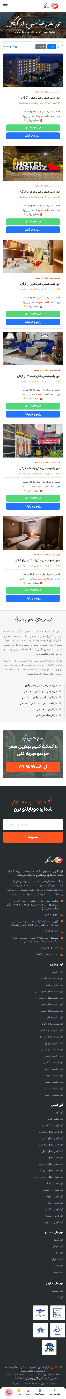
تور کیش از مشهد (53, 1222)
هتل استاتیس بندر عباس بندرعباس (38, 703)
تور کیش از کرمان (54, 1209)
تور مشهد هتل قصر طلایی (49, 991)
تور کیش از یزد (55, 1203)
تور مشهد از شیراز (53, 1088)
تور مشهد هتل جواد (52, 1024)
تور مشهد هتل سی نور (51, 1037)
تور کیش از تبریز (54, 1196)
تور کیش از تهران (54, 1183)
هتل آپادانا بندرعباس (47, 715)
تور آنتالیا (58, 1297)
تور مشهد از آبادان (53, 1062)
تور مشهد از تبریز (53, 1056)
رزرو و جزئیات (33, 136)
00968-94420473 (49, 948)
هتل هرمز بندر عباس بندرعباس (40, 691)
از (40, 98)
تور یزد (59, 1253)
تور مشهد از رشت (54, 1095)
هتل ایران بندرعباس (47, 709)
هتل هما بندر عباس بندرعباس (41, 685)
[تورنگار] (50, 5)
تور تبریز (58, 1272)
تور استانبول (56, 1291)
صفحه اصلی (49, 32)
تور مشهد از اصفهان (52, 1049)
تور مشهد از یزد (55, 1075)
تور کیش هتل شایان (52, 1151)
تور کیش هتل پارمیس (51, 1164)
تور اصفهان (57, 1259)
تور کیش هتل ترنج (53, 1157)
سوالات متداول (48, 1383)
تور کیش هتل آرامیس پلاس (48, 1177)
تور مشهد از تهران (53, 1043)
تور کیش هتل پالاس (52, 1138)
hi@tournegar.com (47, 954)
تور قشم (58, 1240)
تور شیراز (58, 1246)
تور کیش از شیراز (54, 1216)
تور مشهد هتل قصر (52, 1004)
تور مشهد (57, 972)
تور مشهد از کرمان (53, 1082)
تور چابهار (58, 1265)
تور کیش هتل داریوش (51, 1132)
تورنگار (50, 1367)
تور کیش (58, 1112)
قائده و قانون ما (32, 1383)
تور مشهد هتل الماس (51, 1011)
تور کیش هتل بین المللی (50, 1145)
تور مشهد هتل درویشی (50, 998)
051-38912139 (51, 915)
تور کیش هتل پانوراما (51, 1170)
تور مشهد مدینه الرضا (51, 1030)
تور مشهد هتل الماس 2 (50, 1017)
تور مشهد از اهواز (54, 1069)
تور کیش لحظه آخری (52, 1125)
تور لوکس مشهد (54, 985)
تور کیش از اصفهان (53, 1190)
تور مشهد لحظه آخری (52, 978)
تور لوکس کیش (55, 1119)
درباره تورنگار (17, 1383)
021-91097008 (33, 128)
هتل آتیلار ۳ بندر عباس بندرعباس (40, 697)
